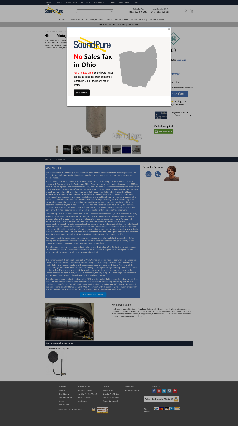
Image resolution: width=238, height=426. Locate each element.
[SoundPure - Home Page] (92, 51)
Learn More (81, 92)
